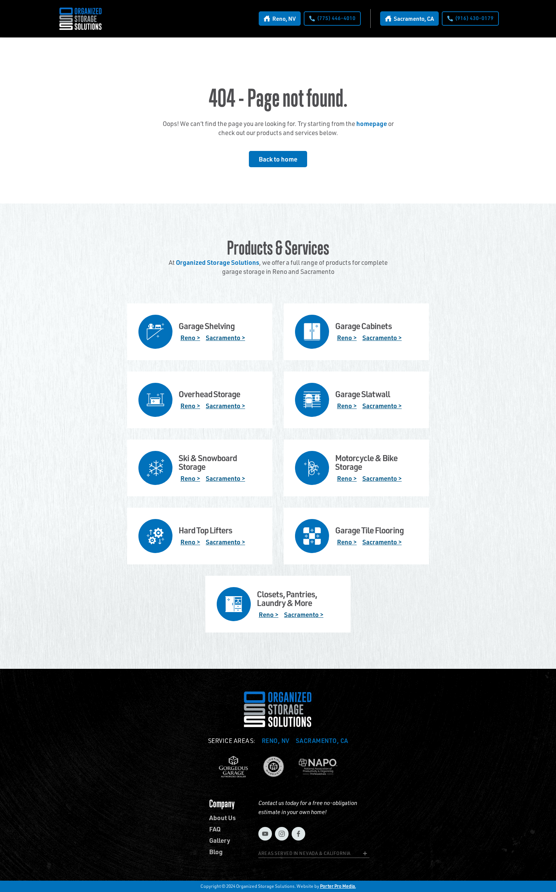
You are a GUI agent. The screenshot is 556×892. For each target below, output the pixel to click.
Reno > (190, 337)
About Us (222, 817)
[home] (80, 19)
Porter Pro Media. (338, 886)
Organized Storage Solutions (217, 262)
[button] (314, 854)
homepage (371, 123)
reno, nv (276, 740)
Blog (216, 851)
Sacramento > (225, 337)
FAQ (215, 829)
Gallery (219, 840)
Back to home (278, 159)
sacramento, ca (322, 740)
